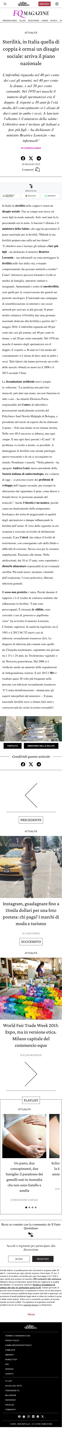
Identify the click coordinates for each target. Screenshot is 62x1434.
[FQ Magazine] (31, 13)
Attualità (31, 33)
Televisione (33, 21)
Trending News (9, 21)
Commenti (28, 169)
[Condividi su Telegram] (39, 158)
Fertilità (12, 746)
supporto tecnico (30, 1305)
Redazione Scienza (26, 1200)
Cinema (44, 21)
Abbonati (44, 3)
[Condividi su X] (31, 158)
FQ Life (22, 21)
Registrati (43, 1258)
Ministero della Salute (41, 746)
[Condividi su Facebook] (23, 158)
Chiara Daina (32, 148)
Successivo (31, 942)
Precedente (30, 820)
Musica (53, 21)
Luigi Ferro (32, 933)
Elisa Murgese (32, 1055)
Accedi (19, 1258)
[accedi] (57, 4)
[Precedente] (31, 797)
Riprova (31, 1314)
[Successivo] (31, 1076)
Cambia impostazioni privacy (18, 1345)
